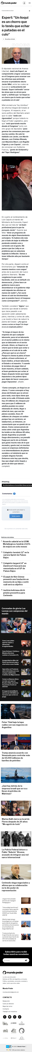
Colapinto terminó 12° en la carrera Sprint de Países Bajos (16, 555)
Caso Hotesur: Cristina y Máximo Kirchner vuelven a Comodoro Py (10, 653)
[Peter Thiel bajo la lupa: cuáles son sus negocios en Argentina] (16, 711)
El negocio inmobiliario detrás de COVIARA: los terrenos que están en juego (10, 693)
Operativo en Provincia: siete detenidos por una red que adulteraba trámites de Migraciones (11, 672)
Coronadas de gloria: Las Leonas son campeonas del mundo (14, 611)
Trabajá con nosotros (10, 1011)
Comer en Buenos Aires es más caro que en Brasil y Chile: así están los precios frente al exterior (10, 682)
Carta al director (8, 1004)
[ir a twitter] (4, 1017)
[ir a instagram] (14, 1017)
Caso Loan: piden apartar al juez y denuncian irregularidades (8, 643)
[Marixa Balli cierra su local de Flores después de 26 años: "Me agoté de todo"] (16, 808)
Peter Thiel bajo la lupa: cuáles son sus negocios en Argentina (14, 725)
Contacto (6, 1009)
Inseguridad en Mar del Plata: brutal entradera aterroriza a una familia (10, 662)
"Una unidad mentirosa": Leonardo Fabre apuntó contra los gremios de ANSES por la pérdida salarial (10, 911)
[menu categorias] (30, 3)
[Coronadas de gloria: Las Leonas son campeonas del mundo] (16, 625)
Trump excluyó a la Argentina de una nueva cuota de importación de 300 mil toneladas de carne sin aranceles (10, 937)
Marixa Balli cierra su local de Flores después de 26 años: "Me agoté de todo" (15, 821)
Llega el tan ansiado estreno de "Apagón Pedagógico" (9, 900)
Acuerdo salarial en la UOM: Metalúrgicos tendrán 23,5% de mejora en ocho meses (16, 544)
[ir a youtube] (9, 1017)
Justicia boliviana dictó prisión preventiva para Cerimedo (14, 593)
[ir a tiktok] (19, 1017)
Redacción (6, 1001)
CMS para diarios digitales (18, 1050)
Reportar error (7, 1006)
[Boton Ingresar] (24, 3)
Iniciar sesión (16, 516)
